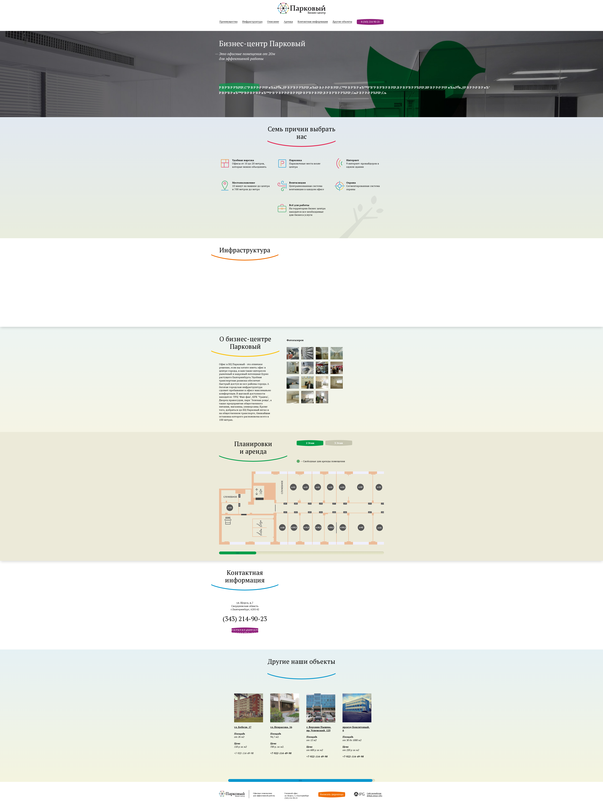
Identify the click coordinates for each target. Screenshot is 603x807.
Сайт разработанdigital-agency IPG (374, 794)
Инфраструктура (252, 21)
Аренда (288, 21)
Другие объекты (342, 21)
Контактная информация (313, 21)
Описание (273, 21)
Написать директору (332, 794)
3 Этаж (338, 443)
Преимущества (228, 21)
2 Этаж (310, 443)
